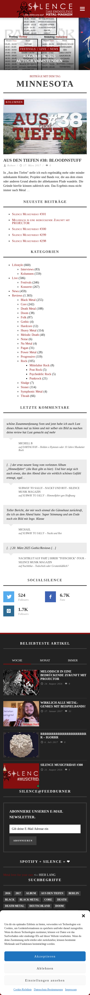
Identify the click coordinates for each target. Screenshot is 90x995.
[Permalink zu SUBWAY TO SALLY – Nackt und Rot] (12, 531)
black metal (29, 899)
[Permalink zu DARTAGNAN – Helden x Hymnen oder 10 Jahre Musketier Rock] (12, 445)
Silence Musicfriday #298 (29, 241)
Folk (23, 317)
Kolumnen (14, 102)
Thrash (25, 396)
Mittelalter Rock (39, 365)
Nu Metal (26, 343)
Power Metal (28, 352)
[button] (83, 916)
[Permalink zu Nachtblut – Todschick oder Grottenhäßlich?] (12, 561)
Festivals (28, 49)
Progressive (28, 356)
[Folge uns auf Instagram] (8, 611)
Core (24, 304)
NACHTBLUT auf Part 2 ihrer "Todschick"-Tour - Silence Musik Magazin (52, 560)
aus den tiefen (52, 893)
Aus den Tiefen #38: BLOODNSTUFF (42, 160)
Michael (25, 529)
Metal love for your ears (18, 875)
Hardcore (26, 326)
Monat (45, 660)
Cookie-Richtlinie (23, 989)
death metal (14, 906)
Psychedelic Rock (40, 374)
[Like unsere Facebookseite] (50, 596)
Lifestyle (17, 265)
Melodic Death (30, 334)
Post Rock (35, 369)
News (54, 49)
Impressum (71, 989)
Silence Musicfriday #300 (29, 229)
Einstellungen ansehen (45, 980)
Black (9, 899)
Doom (24, 313)
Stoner (25, 387)
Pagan (24, 348)
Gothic (25, 321)
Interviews (27, 269)
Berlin (74, 893)
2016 (7, 893)
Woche (17, 660)
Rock (24, 361)
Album (31, 893)
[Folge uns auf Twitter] (8, 596)
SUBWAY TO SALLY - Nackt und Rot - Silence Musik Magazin (49, 490)
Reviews (17, 295)
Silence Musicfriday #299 (29, 235)
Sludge (25, 382)
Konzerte (26, 286)
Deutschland (39, 906)
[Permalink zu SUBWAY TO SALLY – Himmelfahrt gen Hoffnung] (12, 490)
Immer (73, 660)
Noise (24, 339)
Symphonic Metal (32, 391)
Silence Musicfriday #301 (29, 214)
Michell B (26, 443)
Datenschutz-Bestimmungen (48, 989)
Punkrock (35, 378)
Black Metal (28, 300)
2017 (18, 893)
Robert (11, 165)
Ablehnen (45, 968)
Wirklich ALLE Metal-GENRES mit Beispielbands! (63, 704)
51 (69, 711)
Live (43, 49)
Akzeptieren (45, 956)
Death (61, 899)
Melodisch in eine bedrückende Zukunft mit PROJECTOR (41, 221)
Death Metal (28, 308)
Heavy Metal (28, 330)
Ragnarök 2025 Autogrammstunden (39, 58)
